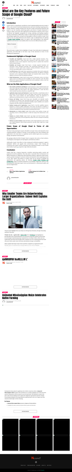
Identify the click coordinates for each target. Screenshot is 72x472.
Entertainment (35, 5)
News (17, 5)
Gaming (57, 5)
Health (25, 5)
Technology (53, 5)
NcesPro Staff (9, 203)
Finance (47, 5)
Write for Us (49, 465)
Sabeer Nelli (23, 235)
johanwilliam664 (10, 18)
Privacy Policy (23, 465)
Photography (42, 5)
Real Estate (30, 5)
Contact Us (44, 465)
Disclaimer (38, 465)
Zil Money (32, 235)
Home (14, 5)
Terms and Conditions (31, 465)
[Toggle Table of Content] (14, 47)
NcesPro (42, 470)
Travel (21, 5)
